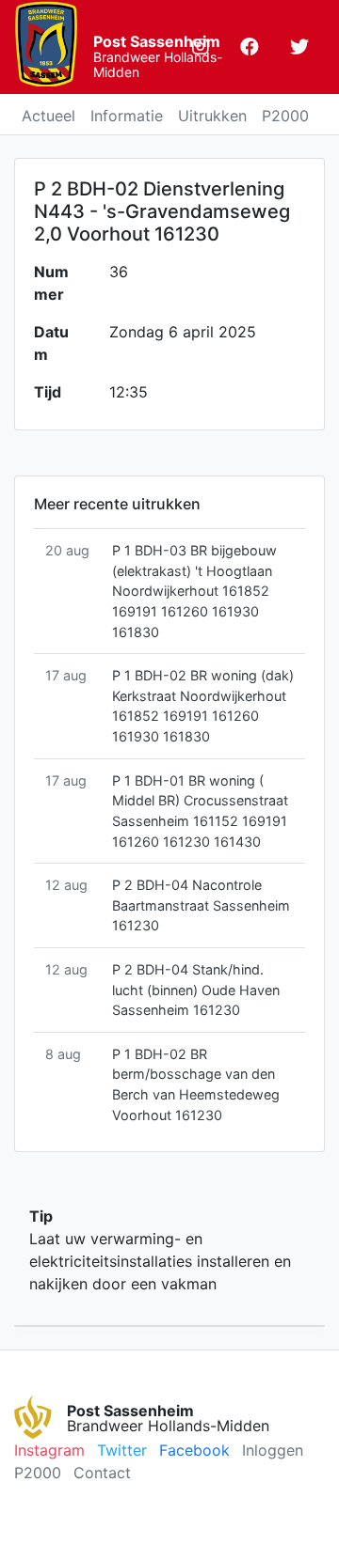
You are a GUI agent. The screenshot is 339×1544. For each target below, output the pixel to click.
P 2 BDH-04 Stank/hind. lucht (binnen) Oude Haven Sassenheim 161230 (196, 989)
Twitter (122, 1450)
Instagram (49, 1450)
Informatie (126, 115)
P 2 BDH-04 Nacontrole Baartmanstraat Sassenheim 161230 (201, 905)
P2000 (285, 115)
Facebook (194, 1450)
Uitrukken (212, 115)
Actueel (48, 115)
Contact (102, 1472)
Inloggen (272, 1450)
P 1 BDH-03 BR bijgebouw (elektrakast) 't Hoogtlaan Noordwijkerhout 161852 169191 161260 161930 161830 (194, 590)
